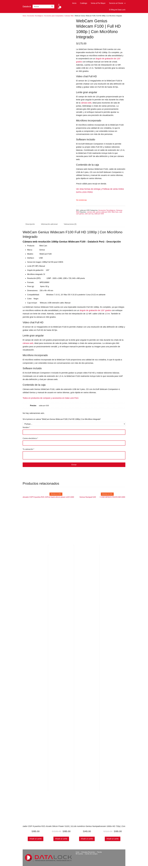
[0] (59, 9)
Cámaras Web (69, 16)
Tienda (99, 852)
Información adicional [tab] (49, 224)
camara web (91, 212)
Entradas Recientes (88, 852)
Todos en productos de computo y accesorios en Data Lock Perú (51, 398)
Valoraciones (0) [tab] (70, 224)
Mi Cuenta (79, 854)
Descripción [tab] (30, 224)
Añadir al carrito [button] (35, 839)
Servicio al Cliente (116, 3)
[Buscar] (52, 6)
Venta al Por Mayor (98, 3)
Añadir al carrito (87, 839)
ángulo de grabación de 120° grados (95, 310)
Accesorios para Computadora (53, 16)
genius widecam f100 (103, 212)
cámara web (86, 103)
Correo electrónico (30, 438)
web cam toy (89, 214)
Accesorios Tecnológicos (35, 16)
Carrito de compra (91, 854)
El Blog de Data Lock (117, 10)
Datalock (27, 6)
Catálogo (83, 3)
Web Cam (115, 212)
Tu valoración (28, 449)
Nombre (26, 427)
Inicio (74, 3)
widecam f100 (99, 214)
